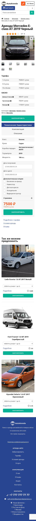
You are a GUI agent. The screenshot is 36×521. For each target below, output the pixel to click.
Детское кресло (12, 187)
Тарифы (18, 456)
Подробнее (7, 291)
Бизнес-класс (25, 18)
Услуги (18, 463)
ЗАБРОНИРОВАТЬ (17, 118)
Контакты (18, 485)
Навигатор (11, 184)
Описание (18, 133)
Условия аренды (9, 223)
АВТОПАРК (9, 8)
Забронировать (18, 452)
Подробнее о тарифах (11, 220)
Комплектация (18, 129)
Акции (18, 481)
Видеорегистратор (14, 193)
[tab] (18, 125)
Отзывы (6, 227)
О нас (18, 473)
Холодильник (12, 190)
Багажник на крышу (14, 181)
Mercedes (9, 113)
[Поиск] (32, 13)
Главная (6, 18)
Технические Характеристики (18, 125)
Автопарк (15, 18)
